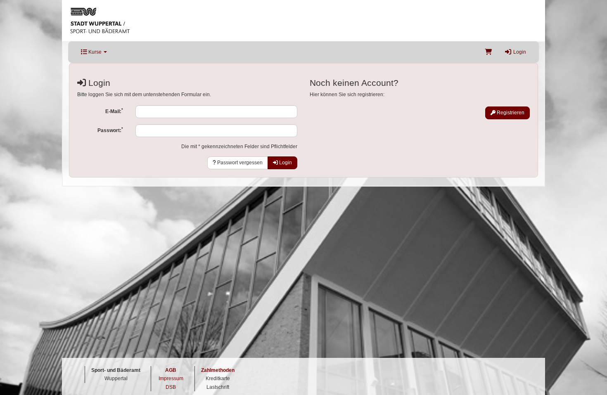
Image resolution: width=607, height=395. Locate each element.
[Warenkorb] (488, 52)
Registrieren (510, 113)
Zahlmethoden (218, 370)
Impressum (171, 378)
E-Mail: (114, 111)
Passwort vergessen (239, 163)
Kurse (95, 52)
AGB (170, 370)
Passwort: (110, 130)
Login (519, 52)
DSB (171, 387)
